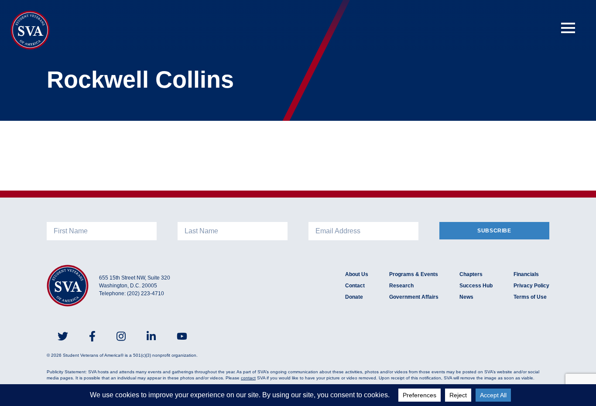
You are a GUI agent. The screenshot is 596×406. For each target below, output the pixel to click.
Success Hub (476, 286)
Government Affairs (413, 297)
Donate (354, 297)
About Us (356, 274)
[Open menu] (568, 27)
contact (248, 377)
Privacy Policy (531, 286)
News (466, 297)
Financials (526, 274)
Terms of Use (530, 297)
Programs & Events (413, 274)
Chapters (471, 274)
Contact (355, 286)
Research (401, 286)
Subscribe (494, 231)
